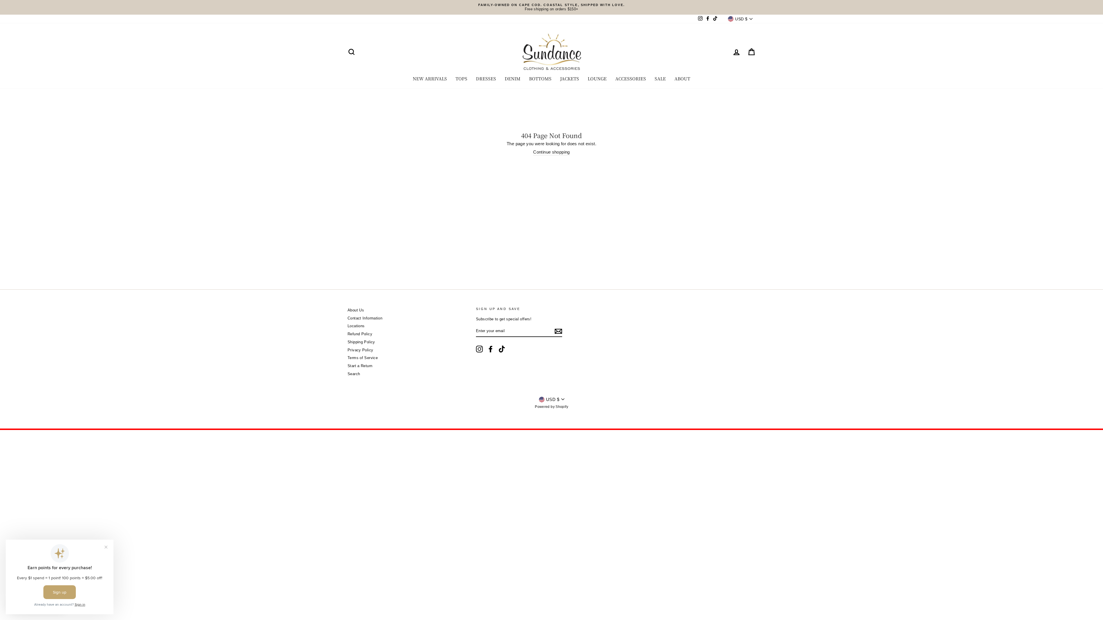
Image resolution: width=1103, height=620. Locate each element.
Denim (512, 78)
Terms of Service (363, 358)
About (682, 78)
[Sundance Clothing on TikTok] (501, 349)
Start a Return (360, 366)
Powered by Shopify (551, 407)
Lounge (597, 78)
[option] (551, 7)
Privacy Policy (360, 350)
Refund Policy (360, 334)
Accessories (630, 78)
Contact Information (365, 318)
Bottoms (540, 78)
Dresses (486, 78)
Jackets (569, 78)
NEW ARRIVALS (430, 78)
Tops (461, 78)
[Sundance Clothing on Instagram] (479, 349)
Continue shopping (551, 152)
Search (354, 374)
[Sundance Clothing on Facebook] (490, 349)
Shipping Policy (361, 342)
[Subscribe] (558, 331)
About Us (356, 310)
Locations (356, 326)
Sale (660, 78)
